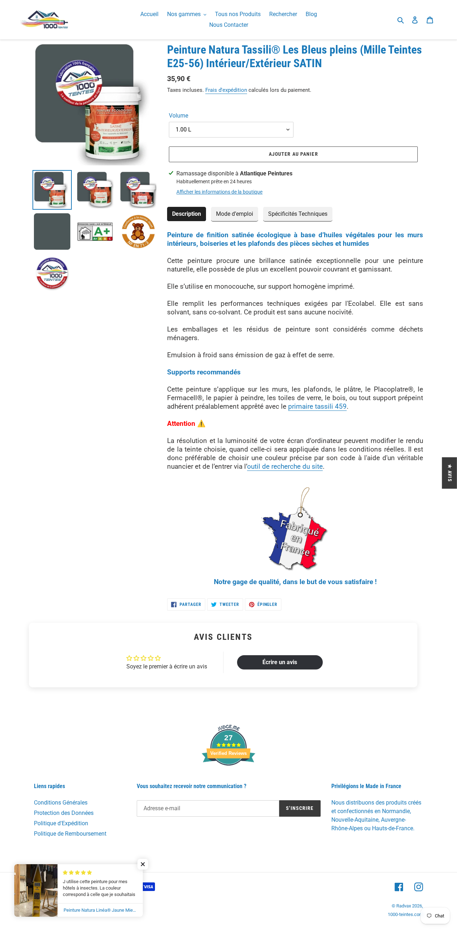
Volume (178, 115)
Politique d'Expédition (61, 823)
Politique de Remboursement (70, 833)
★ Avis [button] (450, 473)
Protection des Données (64, 813)
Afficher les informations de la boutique (219, 192)
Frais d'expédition (226, 90)
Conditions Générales (60, 802)
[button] (142, 864)
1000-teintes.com (405, 914)
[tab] (186, 214)
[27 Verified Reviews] (228, 778)
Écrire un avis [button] (279, 662)
